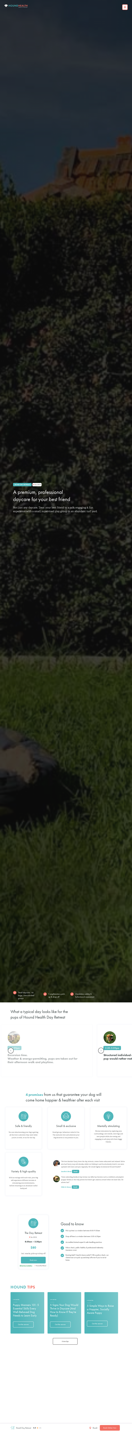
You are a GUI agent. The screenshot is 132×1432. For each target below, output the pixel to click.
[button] (11, 1050)
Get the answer (23, 1324)
